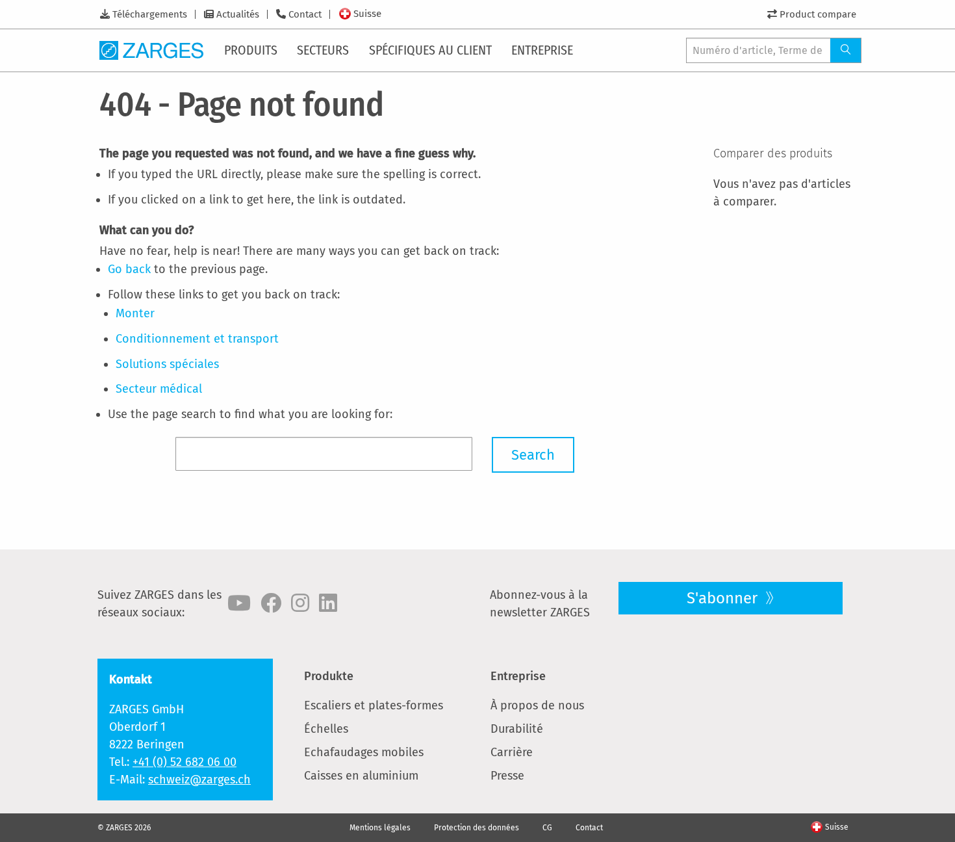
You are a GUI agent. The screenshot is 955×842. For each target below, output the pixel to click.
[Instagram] (300, 603)
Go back (129, 269)
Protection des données (476, 827)
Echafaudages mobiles (364, 752)
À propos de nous (537, 705)
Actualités (237, 14)
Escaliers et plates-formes (373, 705)
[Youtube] (239, 603)
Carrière (511, 752)
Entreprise (518, 676)
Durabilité (516, 729)
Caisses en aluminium (361, 776)
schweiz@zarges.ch (199, 779)
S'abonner (724, 598)
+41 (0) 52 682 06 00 (184, 762)
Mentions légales (380, 827)
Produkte (328, 676)
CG (547, 827)
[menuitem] (251, 50)
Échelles (326, 729)
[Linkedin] (328, 603)
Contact (305, 14)
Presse (507, 776)
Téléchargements (149, 14)
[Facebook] (271, 603)
